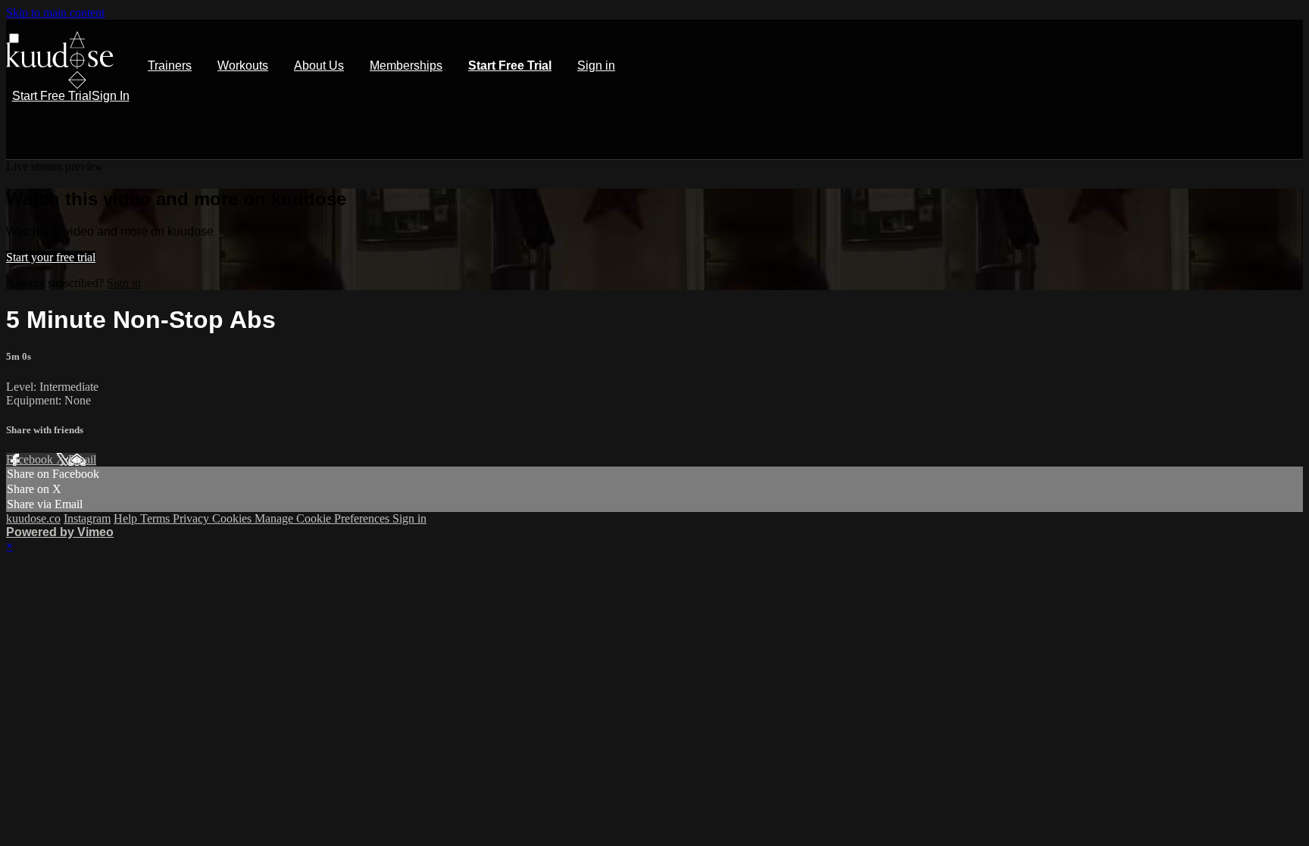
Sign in (596, 65)
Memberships (406, 65)
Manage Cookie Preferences (323, 518)
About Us (319, 65)
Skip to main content (55, 12)
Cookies (233, 518)
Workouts (242, 65)
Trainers (170, 65)
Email (82, 459)
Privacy (192, 518)
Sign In (111, 95)
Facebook (31, 459)
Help (127, 518)
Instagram (87, 518)
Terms (156, 518)
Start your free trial (50, 257)
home (60, 60)
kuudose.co (33, 518)
